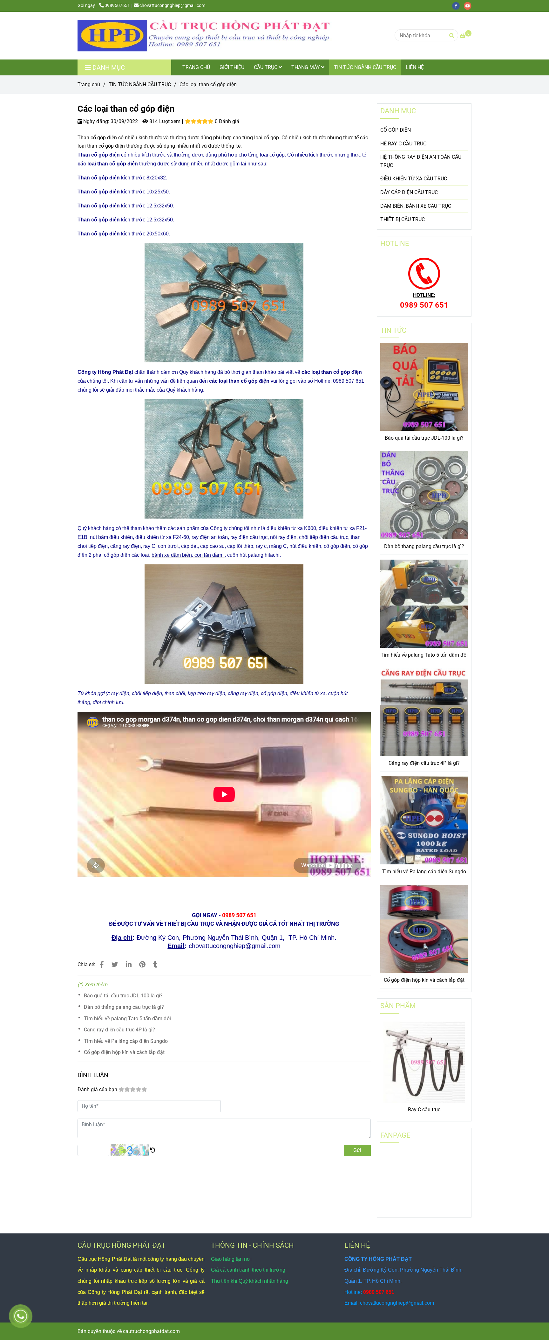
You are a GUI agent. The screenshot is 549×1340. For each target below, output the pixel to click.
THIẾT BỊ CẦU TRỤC (402, 219)
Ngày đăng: (95, 121)
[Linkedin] (129, 964)
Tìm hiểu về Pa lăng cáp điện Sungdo (126, 1041)
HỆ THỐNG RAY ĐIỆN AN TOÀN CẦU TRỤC (420, 161)
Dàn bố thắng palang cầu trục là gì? (124, 1007)
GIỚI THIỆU (232, 67)
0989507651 (117, 5)
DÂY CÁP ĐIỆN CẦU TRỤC (409, 192)
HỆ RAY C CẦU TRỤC (403, 144)
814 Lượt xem (164, 121)
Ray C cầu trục (424, 1109)
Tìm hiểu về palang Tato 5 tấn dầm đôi (127, 1018)
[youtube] (469, 5)
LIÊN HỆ (415, 67)
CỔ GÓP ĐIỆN (395, 130)
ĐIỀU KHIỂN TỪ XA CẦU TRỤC (413, 179)
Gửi (357, 1150)
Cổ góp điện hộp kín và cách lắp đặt (124, 1052)
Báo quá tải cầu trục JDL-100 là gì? (123, 996)
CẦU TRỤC (266, 67)
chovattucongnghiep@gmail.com (172, 5)
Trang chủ (89, 84)
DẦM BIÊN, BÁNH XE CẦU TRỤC (415, 206)
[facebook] (458, 5)
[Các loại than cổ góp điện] (205, 36)
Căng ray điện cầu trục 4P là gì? (119, 1030)
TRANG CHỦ (196, 67)
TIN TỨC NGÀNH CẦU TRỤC (365, 67)
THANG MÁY (306, 67)
